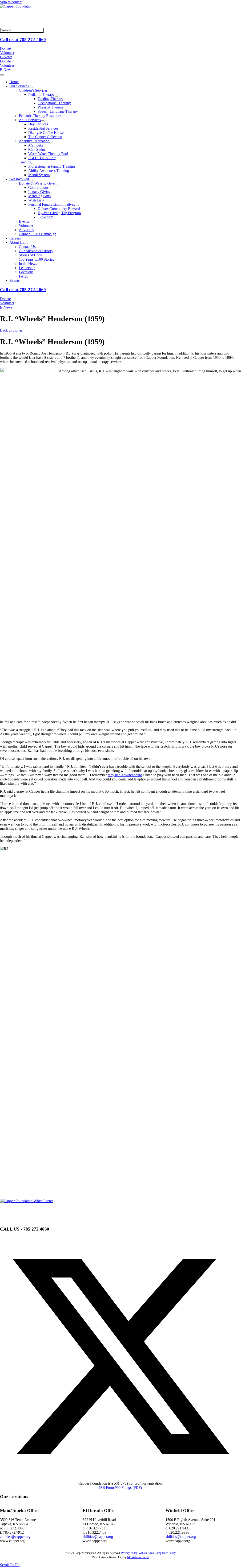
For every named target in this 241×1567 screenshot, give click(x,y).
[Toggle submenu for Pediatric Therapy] (56, 95)
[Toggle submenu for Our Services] (30, 87)
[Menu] (2, 75)
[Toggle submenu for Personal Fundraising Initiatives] (77, 205)
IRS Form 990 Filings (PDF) (120, 1488)
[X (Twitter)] (120, 1475)
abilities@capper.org (15, 1537)
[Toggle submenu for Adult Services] (42, 121)
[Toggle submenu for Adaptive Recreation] (51, 142)
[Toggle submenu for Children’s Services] (49, 91)
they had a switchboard (125, 775)
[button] (10, 1565)
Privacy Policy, (129, 1553)
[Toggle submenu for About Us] (26, 243)
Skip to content (11, 2)
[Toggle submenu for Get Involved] (31, 180)
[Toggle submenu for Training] (33, 163)
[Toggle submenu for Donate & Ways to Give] (56, 184)
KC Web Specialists (138, 1557)
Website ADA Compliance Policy (157, 1553)
